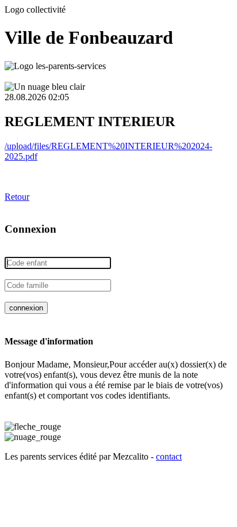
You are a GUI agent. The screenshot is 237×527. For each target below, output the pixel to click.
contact (169, 456)
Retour (17, 197)
